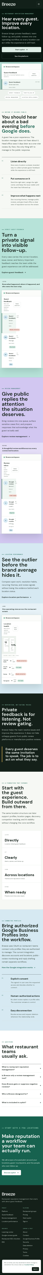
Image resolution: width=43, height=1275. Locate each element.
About (25, 1232)
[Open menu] (38, 4)
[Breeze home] (9, 4)
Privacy (25, 1249)
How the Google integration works (17, 967)
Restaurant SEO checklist (11, 1239)
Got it (35, 1269)
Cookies (26, 1256)
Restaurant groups (29, 1211)
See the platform (21, 56)
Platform (5, 1211)
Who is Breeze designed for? (21, 1094)
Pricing (25, 1215)
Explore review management (14, 436)
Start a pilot (20, 50)
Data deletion (28, 1245)
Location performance (10, 1221)
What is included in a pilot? (21, 1102)
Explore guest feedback (12, 272)
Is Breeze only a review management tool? (21, 1076)
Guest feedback (7, 1215)
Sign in (25, 1221)
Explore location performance (15, 597)
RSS (3, 1242)
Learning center (7, 1232)
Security (26, 1242)
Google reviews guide (9, 1235)
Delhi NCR (15, 628)
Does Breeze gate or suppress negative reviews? (21, 1085)
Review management (9, 1218)
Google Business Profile (31, 1239)
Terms (25, 1252)
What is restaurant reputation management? (21, 1068)
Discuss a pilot (10, 1173)
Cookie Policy (29, 1265)
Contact (26, 1235)
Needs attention (34, 74)
